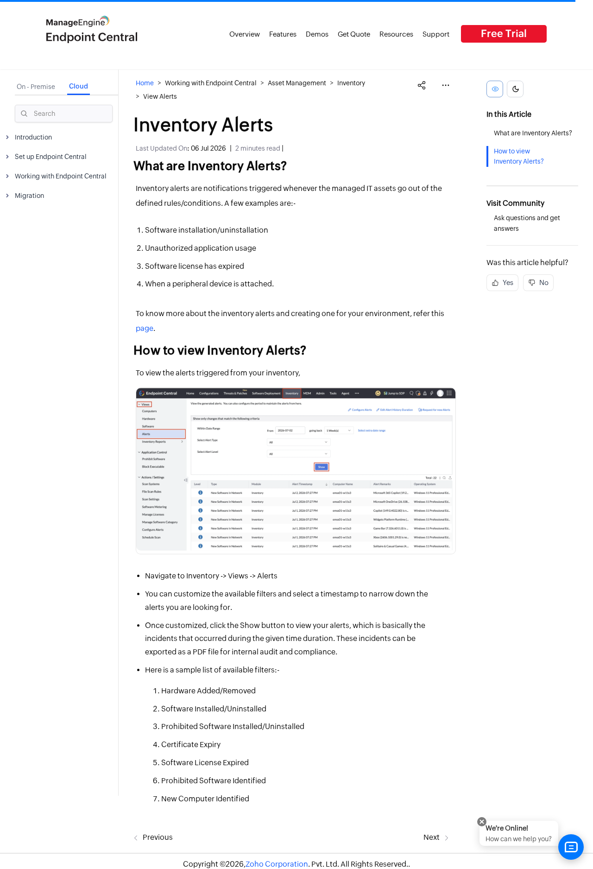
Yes (507, 282)
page (144, 328)
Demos (317, 34)
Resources (396, 34)
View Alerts (160, 96)
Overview (244, 34)
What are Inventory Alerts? (533, 133)
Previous (157, 837)
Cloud (78, 86)
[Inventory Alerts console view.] (295, 469)
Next (432, 837)
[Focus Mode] (494, 89)
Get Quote (354, 34)
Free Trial (504, 33)
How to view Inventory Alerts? (519, 156)
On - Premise (36, 86)
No (543, 282)
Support (436, 34)
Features (282, 34)
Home (145, 83)
